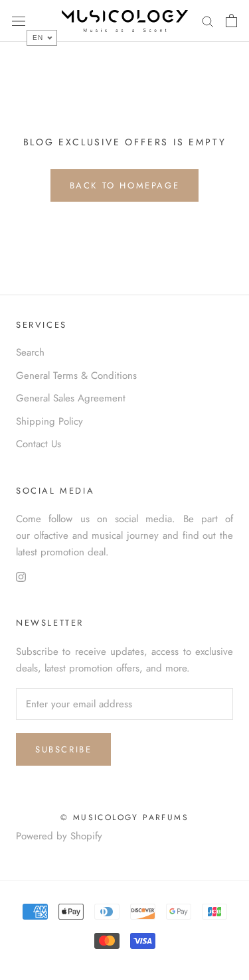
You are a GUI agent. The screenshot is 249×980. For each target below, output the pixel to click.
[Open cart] (231, 20)
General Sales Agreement (70, 398)
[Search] (208, 21)
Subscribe (63, 749)
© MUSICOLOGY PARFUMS (124, 817)
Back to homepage (125, 185)
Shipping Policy (49, 421)
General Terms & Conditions (76, 375)
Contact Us (38, 444)
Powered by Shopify (59, 836)
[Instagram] (21, 576)
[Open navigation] (18, 21)
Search (30, 352)
